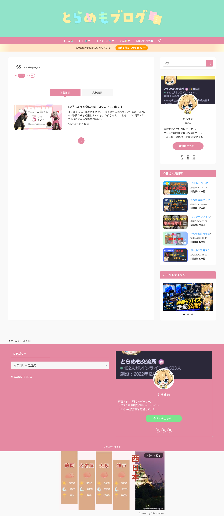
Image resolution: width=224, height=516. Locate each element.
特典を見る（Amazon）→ (132, 47)
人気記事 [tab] (97, 92)
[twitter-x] (182, 157)
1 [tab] (184, 314)
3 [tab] (192, 314)
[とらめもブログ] (112, 17)
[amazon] (188, 157)
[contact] (194, 157)
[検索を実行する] (209, 63)
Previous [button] (167, 296)
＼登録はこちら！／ (188, 146)
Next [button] (208, 296)
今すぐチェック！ (163, 418)
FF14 (21, 75)
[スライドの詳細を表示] (188, 297)
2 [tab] (188, 314)
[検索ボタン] (160, 40)
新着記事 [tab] (65, 92)
